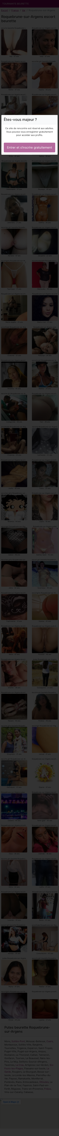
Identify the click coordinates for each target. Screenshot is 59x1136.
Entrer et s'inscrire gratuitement (29, 147)
